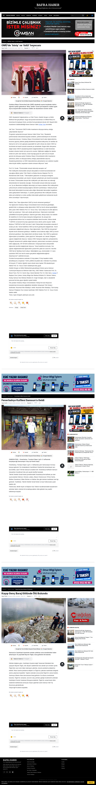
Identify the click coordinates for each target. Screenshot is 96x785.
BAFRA (18, 15)
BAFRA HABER (48, 5)
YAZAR (50, 15)
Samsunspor (10, 396)
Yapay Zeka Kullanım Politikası (34, 772)
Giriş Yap (47, 335)
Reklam (63, 768)
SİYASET (40, 15)
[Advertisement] (47, 320)
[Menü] (3, 15)
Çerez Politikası (30, 766)
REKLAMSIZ (56, 15)
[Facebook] (4, 772)
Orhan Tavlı (42, 124)
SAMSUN (28, 15)
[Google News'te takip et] (19, 97)
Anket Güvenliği (30, 761)
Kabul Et (91, 782)
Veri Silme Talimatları (32, 770)
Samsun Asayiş (11, 589)
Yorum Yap (53, 347)
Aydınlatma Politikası (31, 764)
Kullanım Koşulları (31, 768)
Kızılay (54, 273)
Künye (63, 766)
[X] (7, 772)
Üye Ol (54, 335)
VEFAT (45, 15)
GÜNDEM (34, 15)
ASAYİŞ (23, 15)
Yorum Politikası (30, 774)
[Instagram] (10, 772)
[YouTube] (13, 772)
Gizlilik (63, 761)
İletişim (63, 764)
